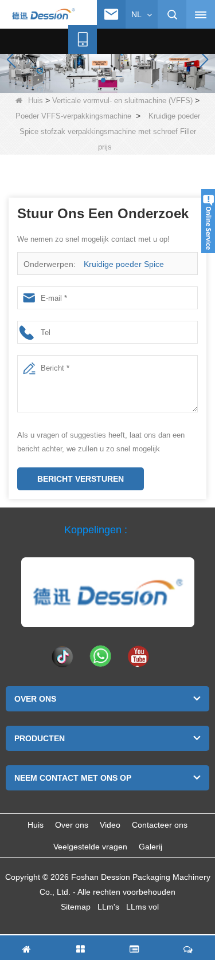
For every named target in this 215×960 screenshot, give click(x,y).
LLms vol (142, 906)
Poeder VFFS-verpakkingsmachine (73, 116)
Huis (35, 100)
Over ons (71, 824)
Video (110, 824)
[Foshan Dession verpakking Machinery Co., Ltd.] (107, 592)
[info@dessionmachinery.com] (111, 14)
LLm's (108, 906)
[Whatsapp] (100, 655)
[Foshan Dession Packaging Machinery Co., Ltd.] (43, 15)
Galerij (150, 846)
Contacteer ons (159, 824)
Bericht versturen (80, 478)
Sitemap (76, 906)
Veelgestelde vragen (90, 846)
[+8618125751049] (82, 39)
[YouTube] (138, 655)
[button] (94, 80)
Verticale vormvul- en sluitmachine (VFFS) (122, 100)
